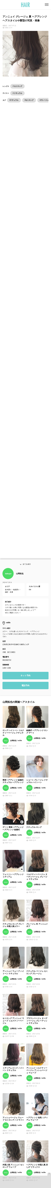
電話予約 (25, 692)
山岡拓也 (20, 580)
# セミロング (17, 86)
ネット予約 (25, 682)
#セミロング (29, 100)
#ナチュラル (14, 100)
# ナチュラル (17, 93)
